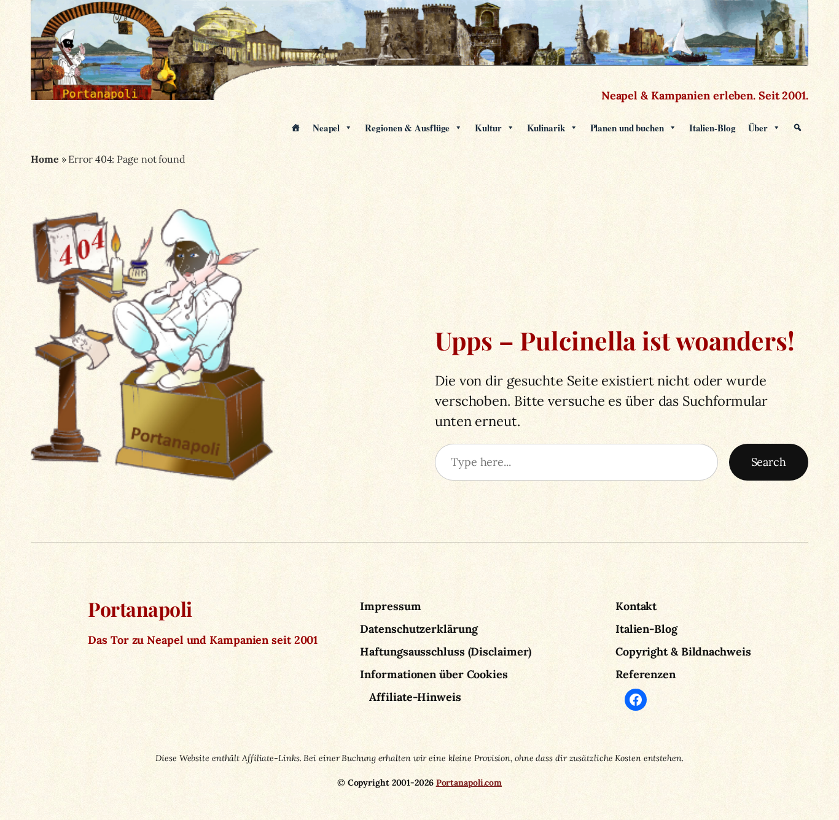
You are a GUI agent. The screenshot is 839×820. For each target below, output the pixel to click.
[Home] (295, 127)
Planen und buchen (627, 127)
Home (45, 159)
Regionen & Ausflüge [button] (407, 127)
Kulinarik (546, 127)
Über (758, 127)
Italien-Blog (712, 127)
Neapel (326, 127)
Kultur (488, 127)
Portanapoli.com (469, 782)
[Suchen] (797, 127)
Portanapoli (140, 608)
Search (768, 462)
